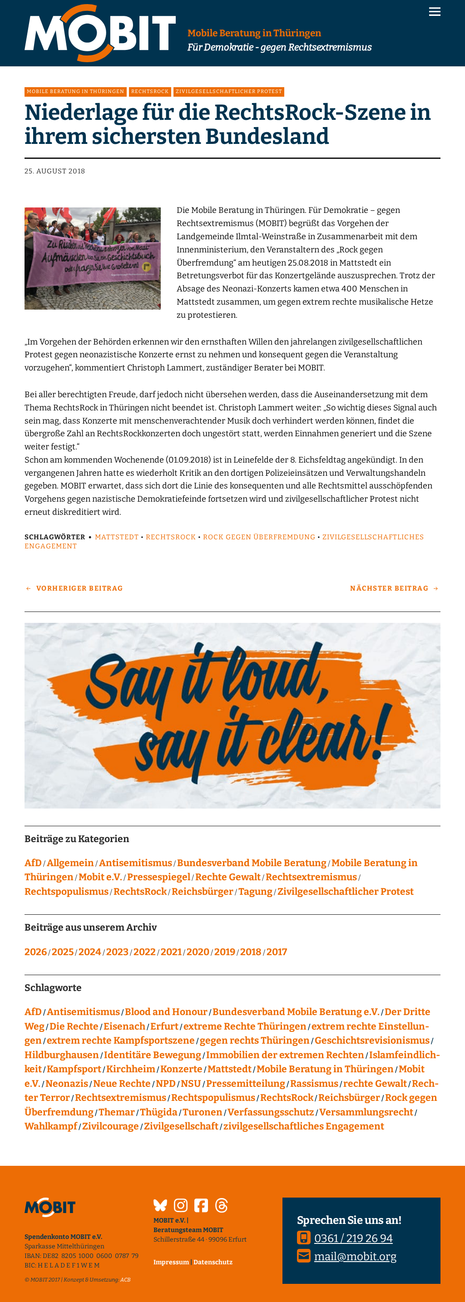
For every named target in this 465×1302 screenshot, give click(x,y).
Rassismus (314, 1084)
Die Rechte (74, 1026)
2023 (117, 952)
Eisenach (124, 1026)
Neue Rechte (122, 1084)
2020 (198, 952)
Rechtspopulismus (67, 892)
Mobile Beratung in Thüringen (75, 91)
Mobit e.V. (100, 877)
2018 (251, 952)
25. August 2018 (55, 171)
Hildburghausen (62, 1055)
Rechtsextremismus (311, 877)
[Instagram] (181, 1207)
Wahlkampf (51, 1126)
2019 (224, 952)
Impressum (171, 1262)
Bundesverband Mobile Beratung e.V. (296, 1012)
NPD (166, 1084)
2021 (171, 952)
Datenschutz (212, 1262)
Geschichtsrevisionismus (372, 1040)
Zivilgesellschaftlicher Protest (229, 91)
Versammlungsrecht (366, 1112)
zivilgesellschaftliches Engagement (303, 1126)
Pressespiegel (158, 877)
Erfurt (164, 1026)
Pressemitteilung (245, 1084)
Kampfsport (74, 1069)
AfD (33, 863)
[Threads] (221, 1207)
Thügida (159, 1112)
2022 (145, 952)
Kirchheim (130, 1069)
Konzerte (181, 1069)
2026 (36, 952)
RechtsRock (150, 91)
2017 (277, 952)
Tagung (255, 892)
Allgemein (70, 863)
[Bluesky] (160, 1206)
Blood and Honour (166, 1012)
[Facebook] (201, 1207)
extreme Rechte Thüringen (245, 1026)
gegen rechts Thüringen (255, 1040)
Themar (117, 1112)
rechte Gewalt (375, 1084)
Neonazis (66, 1084)
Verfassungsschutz (271, 1112)
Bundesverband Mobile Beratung (251, 863)
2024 (90, 952)
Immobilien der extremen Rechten (285, 1055)
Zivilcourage (110, 1126)
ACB (125, 1280)
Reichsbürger (202, 892)
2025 (63, 952)
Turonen (203, 1112)
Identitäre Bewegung (152, 1055)
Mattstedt (117, 537)
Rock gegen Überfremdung (259, 537)
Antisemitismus (135, 863)
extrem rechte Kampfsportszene (121, 1040)
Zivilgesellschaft (181, 1126)
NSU (191, 1084)
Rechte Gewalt (228, 877)
